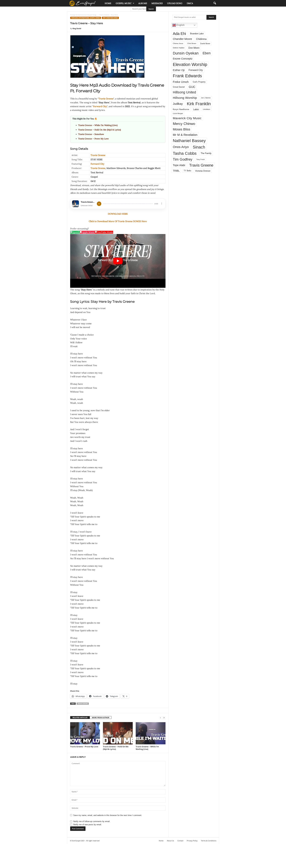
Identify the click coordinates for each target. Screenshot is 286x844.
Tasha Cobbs (185, 153)
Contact (180, 841)
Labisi (196, 109)
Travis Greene (106, 98)
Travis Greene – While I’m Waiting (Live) (98, 125)
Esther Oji (179, 70)
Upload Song (174, 3)
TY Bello (187, 171)
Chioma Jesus (178, 43)
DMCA (190, 3)
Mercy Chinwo (184, 124)
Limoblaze (206, 109)
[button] (214, 3)
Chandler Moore (182, 38)
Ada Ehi (179, 33)
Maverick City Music (187, 118)
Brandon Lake (197, 33)
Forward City (100, 106)
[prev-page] (160, 717)
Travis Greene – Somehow (91, 134)
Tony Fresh (200, 159)
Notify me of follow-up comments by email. (91, 821)
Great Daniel (179, 87)
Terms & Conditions (208, 841)
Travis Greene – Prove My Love (93, 138)
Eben (207, 53)
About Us (170, 841)
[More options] (162, 203)
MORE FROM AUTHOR (100, 717)
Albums (142, 3)
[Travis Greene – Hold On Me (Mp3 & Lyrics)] (118, 733)
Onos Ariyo (181, 147)
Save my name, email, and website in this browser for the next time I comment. (107, 815)
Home (108, 3)
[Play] (99, 203)
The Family (206, 153)
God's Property (199, 82)
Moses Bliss (181, 129)
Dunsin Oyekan (186, 53)
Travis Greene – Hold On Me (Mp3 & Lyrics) (99, 129)
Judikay (178, 103)
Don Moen (193, 48)
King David (77, 28)
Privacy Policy (192, 841)
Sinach (199, 147)
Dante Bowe (205, 44)
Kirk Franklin (199, 103)
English (180, 25)
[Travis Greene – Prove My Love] (85, 733)
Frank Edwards (187, 75)
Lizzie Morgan (178, 113)
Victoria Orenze (202, 171)
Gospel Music (124, 3)
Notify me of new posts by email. (87, 824)
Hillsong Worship (185, 97)
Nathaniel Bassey (189, 140)
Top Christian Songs (110, 18)
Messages (157, 3)
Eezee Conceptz (182, 58)
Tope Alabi (179, 165)
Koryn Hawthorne (181, 109)
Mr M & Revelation (185, 134)
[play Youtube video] (117, 261)
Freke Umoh (181, 81)
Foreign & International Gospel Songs (83, 15)
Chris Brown (191, 43)
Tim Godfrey (182, 159)
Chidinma (201, 38)
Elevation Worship (190, 64)
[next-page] (164, 717)
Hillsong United (184, 92)
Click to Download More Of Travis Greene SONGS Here (118, 221)
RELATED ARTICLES (80, 717)
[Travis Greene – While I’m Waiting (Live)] (150, 733)
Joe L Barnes (206, 98)
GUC (192, 87)
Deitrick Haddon (178, 48)
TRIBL (176, 170)
